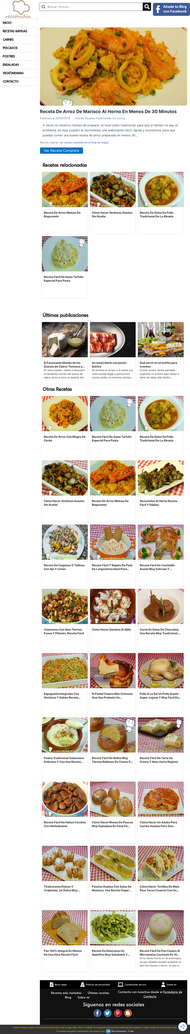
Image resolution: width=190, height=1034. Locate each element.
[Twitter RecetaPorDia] (108, 1013)
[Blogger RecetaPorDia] (129, 1013)
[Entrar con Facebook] (171, 9)
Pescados (10, 48)
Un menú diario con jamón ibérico (109, 364)
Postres (9, 56)
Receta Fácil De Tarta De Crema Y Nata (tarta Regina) (159, 760)
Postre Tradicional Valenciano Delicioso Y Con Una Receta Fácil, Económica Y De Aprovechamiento (64, 760)
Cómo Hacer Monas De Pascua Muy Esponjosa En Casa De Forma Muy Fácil (112, 824)
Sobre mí (84, 997)
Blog (68, 997)
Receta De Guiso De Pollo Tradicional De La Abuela (156, 214)
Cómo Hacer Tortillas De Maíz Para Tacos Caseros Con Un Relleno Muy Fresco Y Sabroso (160, 888)
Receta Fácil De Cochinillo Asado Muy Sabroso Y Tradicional (157, 567)
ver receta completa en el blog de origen (84, 142)
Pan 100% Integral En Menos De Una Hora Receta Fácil (63, 952)
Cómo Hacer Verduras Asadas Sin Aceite (112, 214)
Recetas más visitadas (66, 993)
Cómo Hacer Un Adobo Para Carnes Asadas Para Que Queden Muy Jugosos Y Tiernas (158, 824)
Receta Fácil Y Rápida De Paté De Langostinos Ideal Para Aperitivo (112, 567)
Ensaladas (11, 64)
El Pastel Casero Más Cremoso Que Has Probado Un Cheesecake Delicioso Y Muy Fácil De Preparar (112, 695)
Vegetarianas (13, 73)
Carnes (8, 39)
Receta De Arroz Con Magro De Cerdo (65, 438)
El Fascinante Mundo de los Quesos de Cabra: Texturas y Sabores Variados (63, 364)
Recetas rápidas (15, 31)
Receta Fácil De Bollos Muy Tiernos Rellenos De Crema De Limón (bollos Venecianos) (112, 760)
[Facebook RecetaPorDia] (98, 1013)
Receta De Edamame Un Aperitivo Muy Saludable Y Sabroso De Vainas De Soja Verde (110, 953)
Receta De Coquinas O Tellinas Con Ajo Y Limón (64, 567)
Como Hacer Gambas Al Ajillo (111, 629)
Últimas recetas (98, 993)
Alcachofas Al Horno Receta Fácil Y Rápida (158, 502)
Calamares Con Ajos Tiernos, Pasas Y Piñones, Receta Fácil (64, 631)
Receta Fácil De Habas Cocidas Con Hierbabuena (65, 824)
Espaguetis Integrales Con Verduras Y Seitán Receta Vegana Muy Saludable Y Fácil (64, 695)
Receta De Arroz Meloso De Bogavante (62, 214)
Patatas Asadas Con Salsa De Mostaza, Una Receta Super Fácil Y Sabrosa (111, 888)
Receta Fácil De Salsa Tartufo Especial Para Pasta (63, 278)
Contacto (11, 81)
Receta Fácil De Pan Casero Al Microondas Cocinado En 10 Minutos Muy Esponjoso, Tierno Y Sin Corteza (160, 953)
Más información (118, 1031)
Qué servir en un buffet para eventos (158, 364)
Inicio (7, 23)
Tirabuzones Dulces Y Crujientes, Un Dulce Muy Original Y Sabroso (61, 888)
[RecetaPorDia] (18, 9)
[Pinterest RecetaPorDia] (118, 1013)
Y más (131, 1031)
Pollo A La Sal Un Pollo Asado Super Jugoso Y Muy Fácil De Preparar (159, 695)
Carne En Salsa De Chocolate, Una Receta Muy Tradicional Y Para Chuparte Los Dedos (160, 631)
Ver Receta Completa (61, 150)
